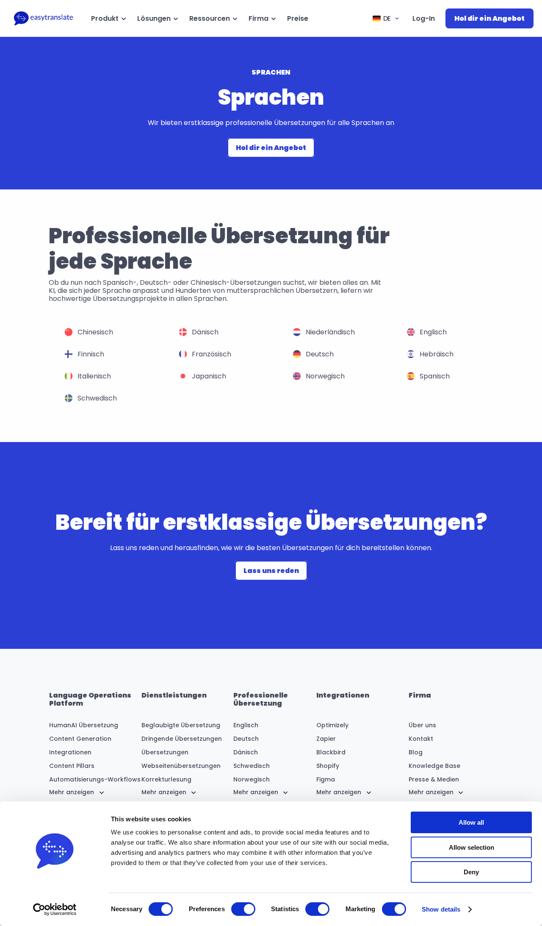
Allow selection (471, 847)
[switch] (243, 909)
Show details (441, 909)
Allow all (471, 822)
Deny (471, 872)
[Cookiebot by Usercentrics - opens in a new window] (55, 909)
